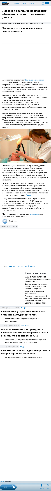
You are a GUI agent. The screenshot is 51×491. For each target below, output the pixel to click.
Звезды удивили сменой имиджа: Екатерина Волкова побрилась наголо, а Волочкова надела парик (37, 299)
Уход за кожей (22, 266)
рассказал (34, 214)
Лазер (32, 266)
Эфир (48, 488)
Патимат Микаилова (34, 79)
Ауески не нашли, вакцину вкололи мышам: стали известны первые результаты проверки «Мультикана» (36, 288)
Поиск (42, 3)
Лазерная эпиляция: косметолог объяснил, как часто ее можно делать (24, 14)
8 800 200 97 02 (28, 3)
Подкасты (41, 488)
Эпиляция (10, 266)
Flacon (28, 195)
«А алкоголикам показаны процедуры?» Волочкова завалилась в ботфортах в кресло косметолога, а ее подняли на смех (24, 332)
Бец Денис (13, 221)
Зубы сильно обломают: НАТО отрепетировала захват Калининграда (38, 279)
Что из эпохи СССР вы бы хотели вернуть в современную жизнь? (28, 481)
